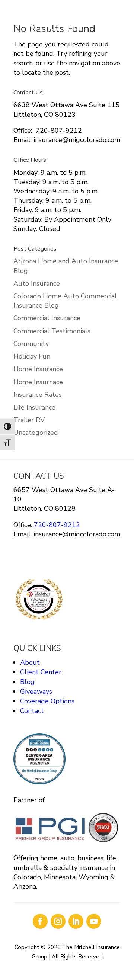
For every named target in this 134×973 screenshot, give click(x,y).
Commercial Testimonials (51, 331)
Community (31, 343)
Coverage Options (47, 701)
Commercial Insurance (46, 318)
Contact (32, 710)
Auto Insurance (36, 283)
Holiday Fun (31, 356)
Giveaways (36, 691)
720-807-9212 (56, 524)
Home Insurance (38, 369)
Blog (27, 681)
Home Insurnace (38, 382)
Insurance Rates (37, 394)
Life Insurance (34, 407)
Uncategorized (35, 432)
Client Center (40, 672)
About (30, 662)
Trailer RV (29, 419)
